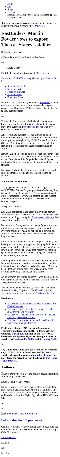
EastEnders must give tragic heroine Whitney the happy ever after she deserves (31, 321)
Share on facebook (16, 86)
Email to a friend (15, 97)
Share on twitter (15, 89)
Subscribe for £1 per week (21, 420)
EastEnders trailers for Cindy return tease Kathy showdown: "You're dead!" (30, 310)
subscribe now (44, 355)
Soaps (10, 9)
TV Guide (29, 339)
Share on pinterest (16, 91)
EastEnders (12, 12)
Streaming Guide (48, 339)
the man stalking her (33, 126)
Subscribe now (8, 437)
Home (10, 3)
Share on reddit (14, 94)
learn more (38, 25)
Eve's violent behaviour (43, 217)
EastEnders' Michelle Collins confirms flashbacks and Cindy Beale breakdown (31, 316)
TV (9, 6)
